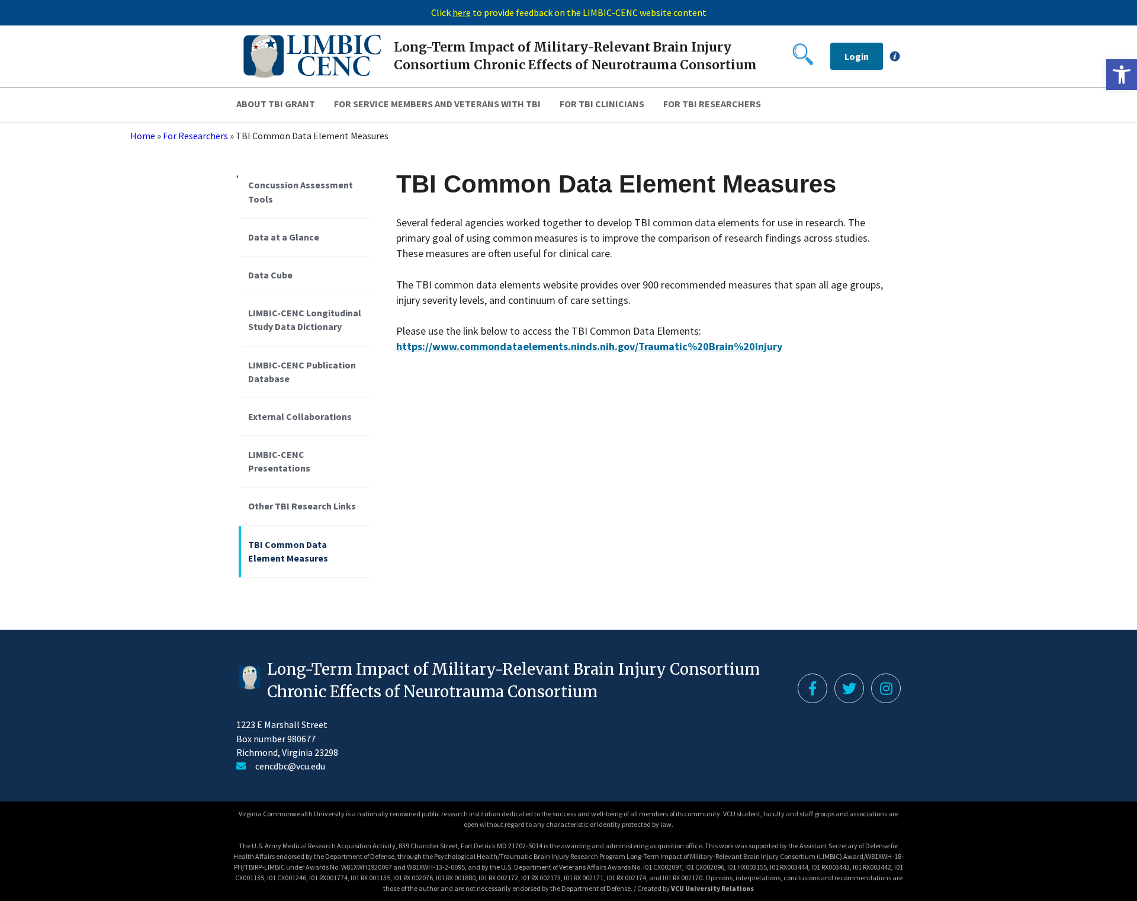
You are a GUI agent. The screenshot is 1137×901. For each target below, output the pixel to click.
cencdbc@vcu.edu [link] (290, 766)
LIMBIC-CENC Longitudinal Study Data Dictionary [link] (304, 319)
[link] (1121, 74)
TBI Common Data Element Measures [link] (288, 551)
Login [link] (856, 56)
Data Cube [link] (270, 275)
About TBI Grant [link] (275, 104)
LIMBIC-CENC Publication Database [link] (302, 371)
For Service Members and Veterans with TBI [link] (437, 104)
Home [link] (142, 136)
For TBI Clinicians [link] (602, 104)
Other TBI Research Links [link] (302, 506)
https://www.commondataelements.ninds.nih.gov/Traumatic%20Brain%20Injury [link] (589, 346)
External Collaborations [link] (300, 416)
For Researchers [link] (195, 136)
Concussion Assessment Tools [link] (300, 191)
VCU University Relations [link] (712, 888)
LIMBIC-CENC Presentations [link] (279, 461)
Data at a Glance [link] (283, 237)
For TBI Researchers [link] (712, 104)
